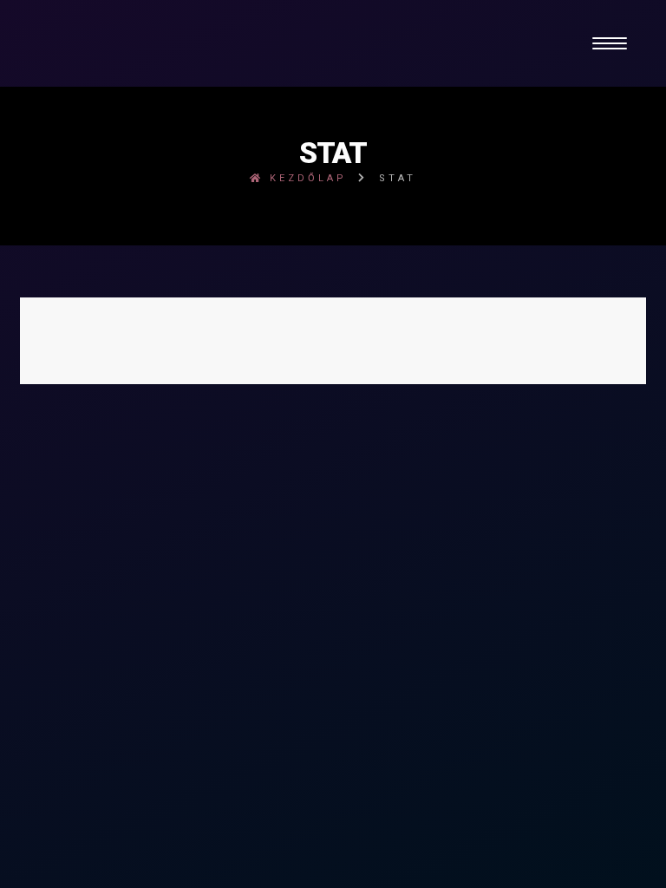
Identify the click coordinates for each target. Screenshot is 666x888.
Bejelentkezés (333, 390)
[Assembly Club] (333, 43)
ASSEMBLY (498, 413)
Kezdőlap (305, 178)
